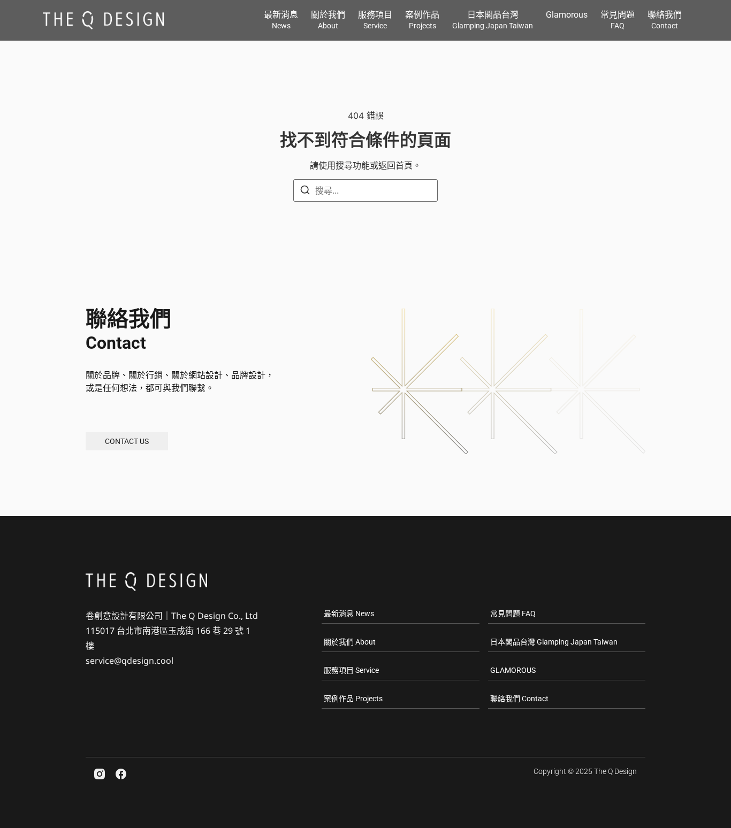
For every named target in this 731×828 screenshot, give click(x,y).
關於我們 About (350, 642)
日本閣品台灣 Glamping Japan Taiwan (554, 642)
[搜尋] (305, 191)
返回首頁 (395, 165)
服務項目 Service (351, 670)
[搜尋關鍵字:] (365, 190)
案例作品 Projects (353, 698)
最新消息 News (349, 613)
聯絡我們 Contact (519, 698)
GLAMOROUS (513, 670)
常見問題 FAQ (513, 613)
